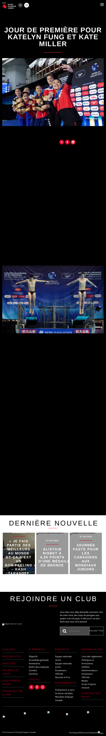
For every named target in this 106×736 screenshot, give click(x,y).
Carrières (33, 673)
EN (20, 5)
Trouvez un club (12, 693)
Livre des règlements (92, 656)
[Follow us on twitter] (31, 687)
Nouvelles (11, 656)
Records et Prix (62, 677)
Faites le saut (10, 672)
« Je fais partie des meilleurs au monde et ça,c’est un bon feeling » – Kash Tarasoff (20, 557)
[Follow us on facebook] (37, 687)
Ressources (92, 649)
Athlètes (86, 667)
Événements (65, 683)
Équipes (62, 649)
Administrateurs (90, 670)
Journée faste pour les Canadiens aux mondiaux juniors (86, 557)
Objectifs (33, 656)
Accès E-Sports (89, 684)
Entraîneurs (61, 670)
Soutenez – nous (12, 682)
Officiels (59, 673)
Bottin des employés (39, 667)
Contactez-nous (92, 695)
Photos (8, 663)
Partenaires (34, 663)
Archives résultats (64, 693)
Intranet (85, 687)
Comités (33, 670)
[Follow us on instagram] (42, 687)
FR (26, 5)
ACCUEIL (9, 649)
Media (85, 680)
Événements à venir (65, 689)
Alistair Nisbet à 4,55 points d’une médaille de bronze (56, 557)
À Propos (37, 649)
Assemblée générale (39, 660)
